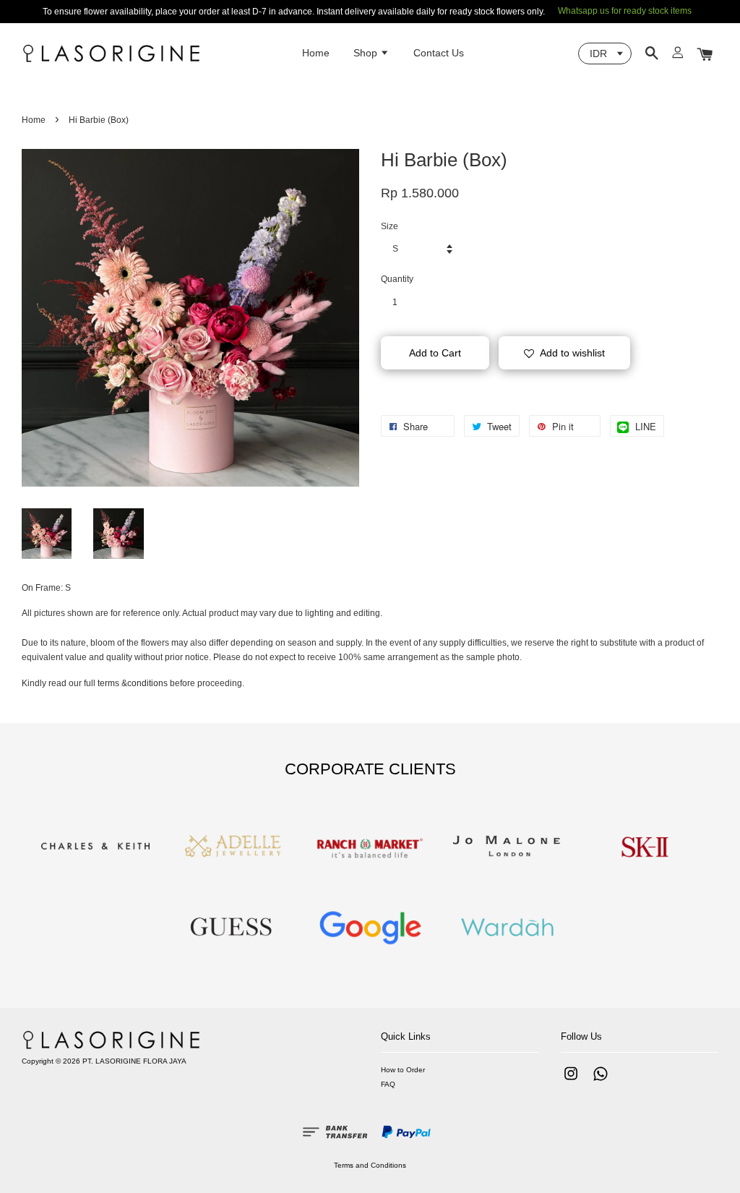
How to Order (403, 1070)
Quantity (397, 279)
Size (389, 226)
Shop (366, 53)
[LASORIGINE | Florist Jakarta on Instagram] (571, 1081)
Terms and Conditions (370, 1165)
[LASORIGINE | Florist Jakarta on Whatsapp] (600, 1081)
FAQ (388, 1084)
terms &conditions (133, 683)
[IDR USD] (605, 53)
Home (316, 53)
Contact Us (438, 53)
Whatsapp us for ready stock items (625, 11)
